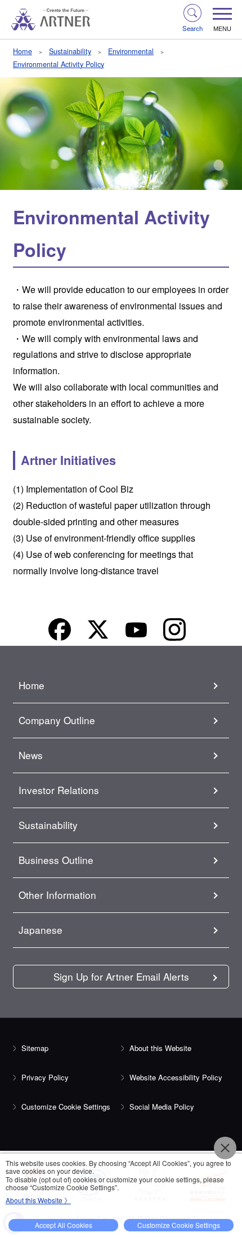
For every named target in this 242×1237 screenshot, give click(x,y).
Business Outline (56, 860)
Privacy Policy (45, 1077)
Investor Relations (59, 790)
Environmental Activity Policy (58, 64)
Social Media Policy (161, 1106)
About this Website (160, 1048)
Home (22, 51)
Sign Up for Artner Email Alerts (121, 976)
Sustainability (70, 51)
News (31, 755)
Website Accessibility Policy (175, 1077)
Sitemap (34, 1048)
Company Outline (57, 720)
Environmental (131, 51)
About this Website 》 (38, 1200)
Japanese (40, 930)
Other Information (57, 895)
